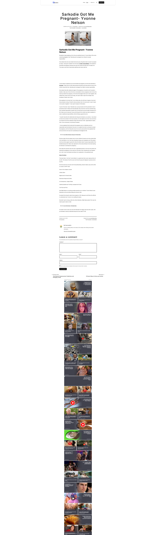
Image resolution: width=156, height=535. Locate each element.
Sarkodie (73, 27)
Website (60, 260)
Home (84, 2)
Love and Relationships (88, 26)
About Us (92, 2)
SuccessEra (76, 26)
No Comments (84, 27)
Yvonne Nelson (78, 27)
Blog (87, 2)
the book (61, 85)
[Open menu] (89, 2)
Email (80, 254)
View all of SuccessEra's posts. (69, 231)
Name (60, 254)
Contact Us (101, 2)
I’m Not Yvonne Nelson (84, 63)
